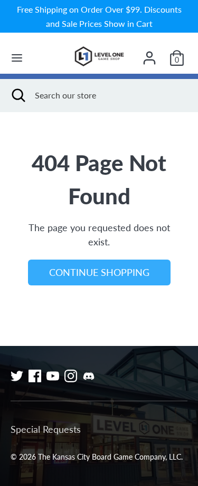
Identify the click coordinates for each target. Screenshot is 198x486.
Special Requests (46, 429)
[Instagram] (70, 376)
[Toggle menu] (16, 57)
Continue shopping (99, 272)
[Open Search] (17, 95)
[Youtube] (52, 376)
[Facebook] (35, 376)
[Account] (149, 54)
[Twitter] (17, 376)
